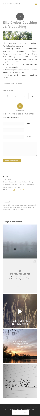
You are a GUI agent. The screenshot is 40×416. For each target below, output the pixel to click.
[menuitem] (36, 4)
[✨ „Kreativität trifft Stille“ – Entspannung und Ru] (20, 381)
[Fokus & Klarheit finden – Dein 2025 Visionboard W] (20, 311)
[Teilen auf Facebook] (7, 96)
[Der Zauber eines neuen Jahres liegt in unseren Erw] (20, 346)
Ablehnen (24, 412)
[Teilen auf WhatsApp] (16, 96)
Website (29, 136)
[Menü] (36, 4)
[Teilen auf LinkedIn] (24, 96)
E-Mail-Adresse (31, 130)
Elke (20, 83)
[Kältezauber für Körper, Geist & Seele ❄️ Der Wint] (20, 276)
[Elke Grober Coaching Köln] (16, 4)
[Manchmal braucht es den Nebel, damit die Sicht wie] (20, 241)
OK (16, 412)
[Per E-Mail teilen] (33, 96)
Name (29, 123)
